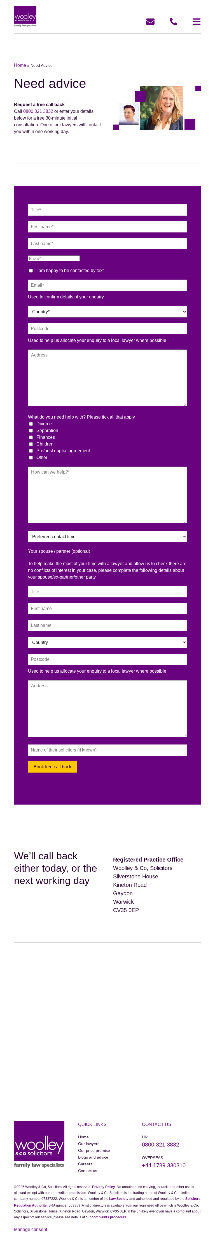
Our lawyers (88, 1143)
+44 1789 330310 (164, 1165)
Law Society (118, 1199)
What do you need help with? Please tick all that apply (81, 417)
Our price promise (94, 1150)
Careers (85, 1164)
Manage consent (30, 1229)
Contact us (87, 1170)
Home (20, 65)
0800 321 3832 (38, 111)
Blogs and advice (93, 1157)
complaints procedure (109, 1217)
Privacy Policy (103, 1187)
